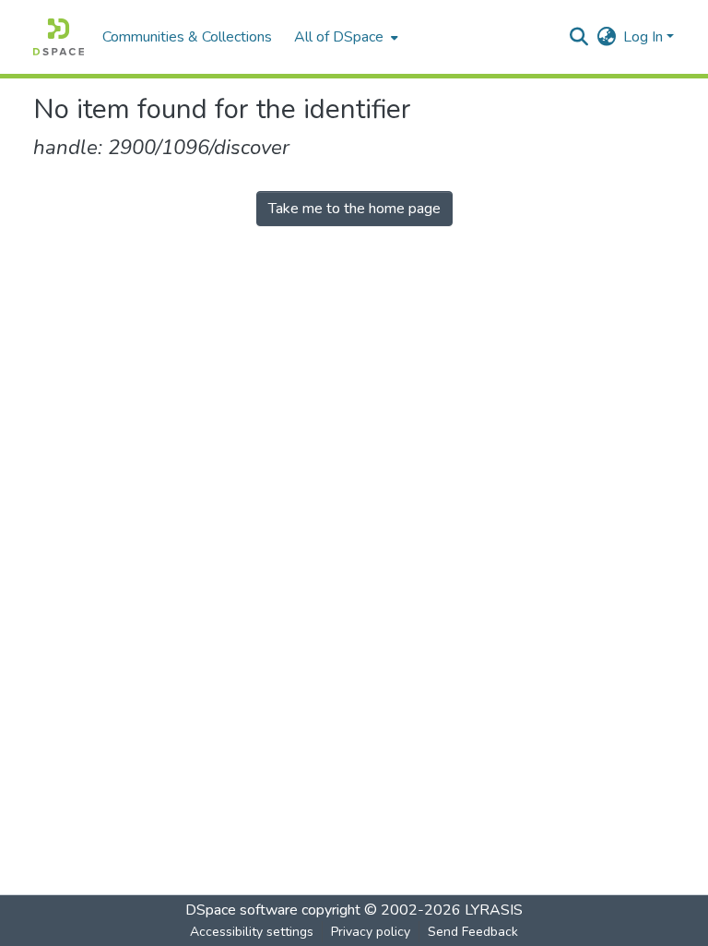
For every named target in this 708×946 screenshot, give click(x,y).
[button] (58, 36)
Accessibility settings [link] (251, 931)
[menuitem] (344, 37)
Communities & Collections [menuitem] (187, 37)
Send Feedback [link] (473, 931)
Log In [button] (645, 37)
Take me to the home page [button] (354, 208)
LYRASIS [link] (494, 910)
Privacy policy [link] (370, 931)
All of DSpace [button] (339, 37)
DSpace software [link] (241, 910)
